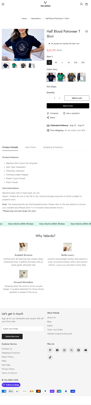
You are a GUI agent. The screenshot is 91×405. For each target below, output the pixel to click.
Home (24, 18)
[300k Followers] (57, 350)
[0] (86, 4)
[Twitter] (71, 350)
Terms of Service (9, 373)
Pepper (71, 77)
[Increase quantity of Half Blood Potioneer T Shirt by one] (59, 98)
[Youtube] (86, 350)
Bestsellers (36, 18)
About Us (51, 317)
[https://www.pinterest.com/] (50, 350)
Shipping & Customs (11, 353)
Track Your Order (55, 329)
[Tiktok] (50, 357)
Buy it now (68, 106)
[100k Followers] (64, 350)
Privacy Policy (8, 369)
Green (61, 77)
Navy (51, 77)
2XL (76, 63)
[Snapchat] (78, 350)
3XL (83, 63)
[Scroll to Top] (86, 392)
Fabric (50, 325)
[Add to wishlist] (86, 31)
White (81, 77)
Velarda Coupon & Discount (59, 333)
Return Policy (8, 357)
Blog (49, 321)
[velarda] (45, 4)
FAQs (4, 361)
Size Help (6, 365)
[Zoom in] (39, 34)
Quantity (51, 92)
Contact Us (7, 349)
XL (70, 63)
